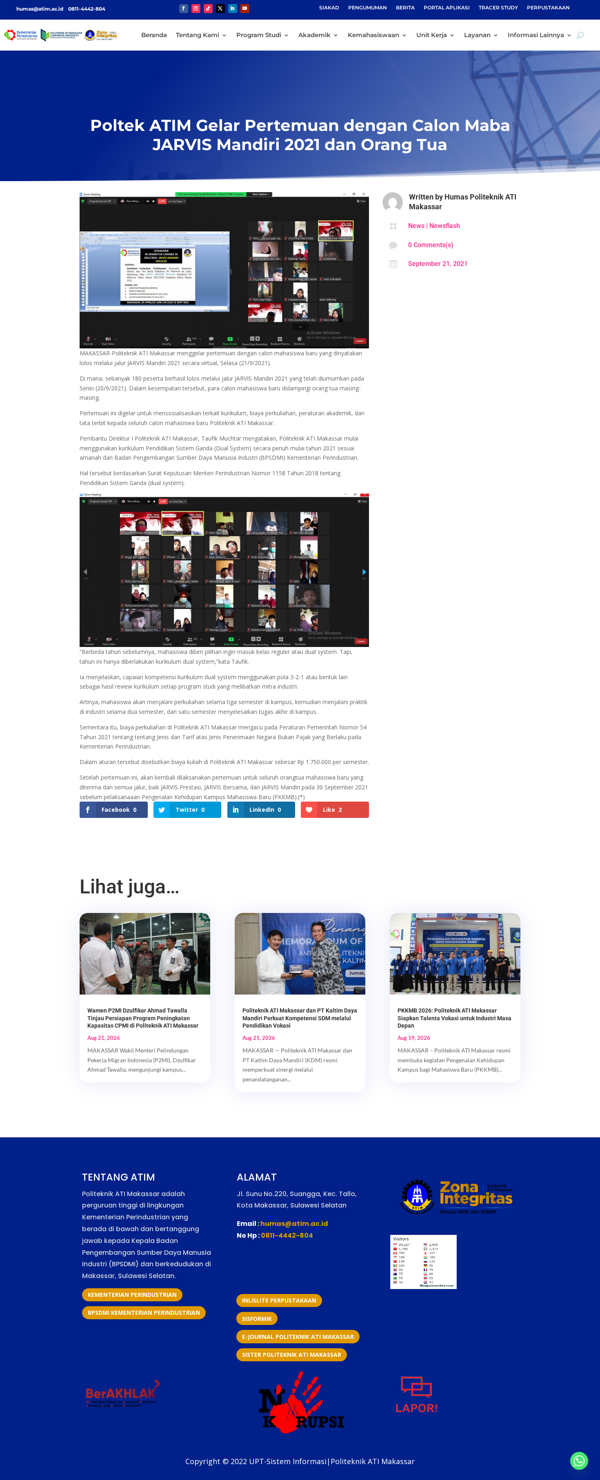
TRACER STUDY (498, 8)
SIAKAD (329, 8)
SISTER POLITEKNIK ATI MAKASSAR (291, 1354)
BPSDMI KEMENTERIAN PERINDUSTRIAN (144, 1312)
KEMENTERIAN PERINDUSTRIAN (132, 1294)
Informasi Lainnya (536, 35)
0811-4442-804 (86, 9)
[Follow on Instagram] (195, 8)
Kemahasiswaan (373, 35)
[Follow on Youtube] (244, 8)
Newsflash (444, 226)
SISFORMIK (257, 1319)
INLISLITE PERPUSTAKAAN (279, 1300)
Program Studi (258, 35)
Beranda (154, 35)
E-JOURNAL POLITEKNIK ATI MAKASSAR (298, 1336)
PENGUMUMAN (367, 8)
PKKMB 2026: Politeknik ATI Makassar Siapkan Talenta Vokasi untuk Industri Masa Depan (454, 1017)
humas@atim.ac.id (40, 9)
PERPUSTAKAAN (548, 8)
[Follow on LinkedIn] (232, 8)
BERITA (405, 8)
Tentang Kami (197, 35)
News (416, 226)
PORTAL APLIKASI (447, 8)
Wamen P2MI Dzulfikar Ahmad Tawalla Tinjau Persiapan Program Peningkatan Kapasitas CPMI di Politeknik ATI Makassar (142, 1017)
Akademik (314, 35)
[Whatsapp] (579, 1461)
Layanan (477, 35)
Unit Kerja (431, 35)
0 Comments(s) (430, 245)
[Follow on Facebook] (183, 8)
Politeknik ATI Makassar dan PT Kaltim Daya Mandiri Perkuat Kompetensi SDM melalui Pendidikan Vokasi (299, 1017)
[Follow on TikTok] (208, 8)
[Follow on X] (220, 8)
